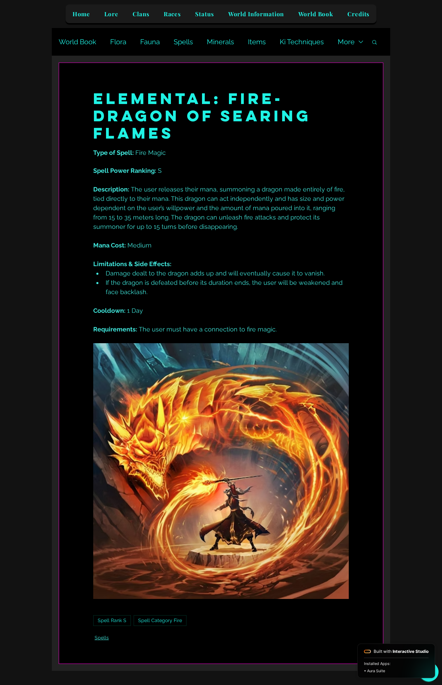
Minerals (220, 42)
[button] (374, 42)
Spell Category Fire (160, 620)
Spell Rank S (112, 620)
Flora (118, 42)
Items (257, 42)
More (346, 42)
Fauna (150, 42)
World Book (77, 42)
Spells (183, 42)
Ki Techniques (302, 42)
